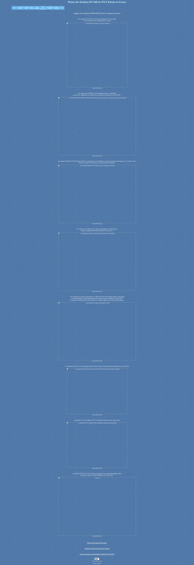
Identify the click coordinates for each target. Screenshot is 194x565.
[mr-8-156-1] (97, 290)
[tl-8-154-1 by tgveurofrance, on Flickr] (97, 535)
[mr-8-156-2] (97, 360)
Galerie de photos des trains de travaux (97, 548)
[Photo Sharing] (97, 87)
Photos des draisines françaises (97, 543)
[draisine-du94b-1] (97, 222)
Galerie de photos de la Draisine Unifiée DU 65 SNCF (97, 554)
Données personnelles (97, 563)
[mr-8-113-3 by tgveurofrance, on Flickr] (97, 154)
